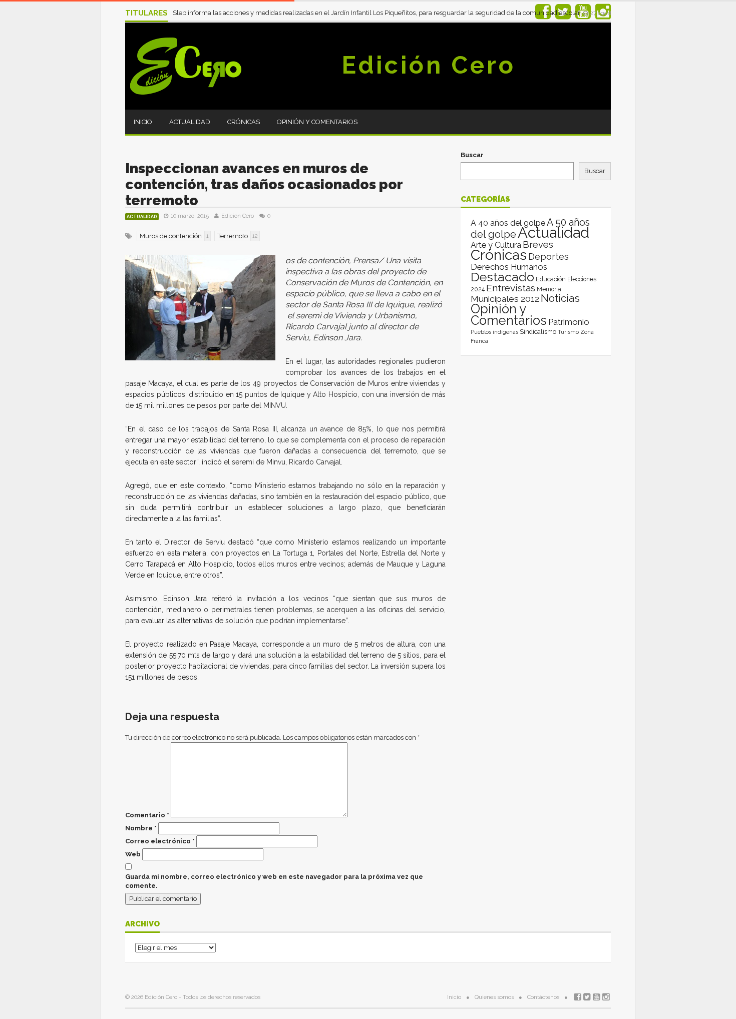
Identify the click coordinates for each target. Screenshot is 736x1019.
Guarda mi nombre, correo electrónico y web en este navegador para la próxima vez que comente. (274, 881)
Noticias (560, 298)
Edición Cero (428, 65)
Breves (538, 244)
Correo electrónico (160, 841)
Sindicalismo (538, 331)
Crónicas (243, 122)
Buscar (472, 155)
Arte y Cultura (496, 245)
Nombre (141, 828)
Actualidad (189, 122)
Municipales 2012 (505, 299)
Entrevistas (510, 288)
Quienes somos (494, 997)
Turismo (568, 332)
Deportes (548, 256)
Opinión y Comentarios (317, 122)
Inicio (143, 122)
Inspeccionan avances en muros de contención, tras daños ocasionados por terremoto (264, 184)
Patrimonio (568, 322)
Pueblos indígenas (494, 332)
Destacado (502, 276)
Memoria (549, 289)
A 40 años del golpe (508, 223)
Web (133, 854)
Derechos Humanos (509, 267)
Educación (551, 279)
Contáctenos (543, 997)
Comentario (147, 815)
